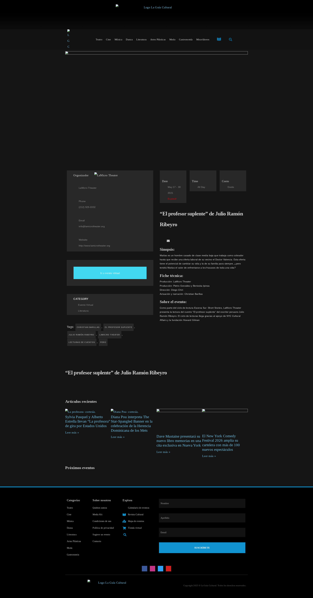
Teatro (99, 39)
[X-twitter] (160, 568)
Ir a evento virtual (110, 273)
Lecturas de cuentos (82, 342)
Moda (172, 39)
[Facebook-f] (144, 568)
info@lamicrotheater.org (92, 226)
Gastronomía (186, 39)
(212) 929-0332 (87, 207)
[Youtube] (168, 568)
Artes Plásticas (158, 39)
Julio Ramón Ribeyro (81, 335)
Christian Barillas (88, 327)
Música (118, 39)
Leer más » (72, 432)
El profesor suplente (118, 327)
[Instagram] (152, 568)
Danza (129, 39)
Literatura (141, 39)
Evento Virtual (85, 305)
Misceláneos (202, 39)
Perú (103, 342)
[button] (161, 241)
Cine (108, 39)
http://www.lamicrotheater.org (94, 245)
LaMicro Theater (109, 335)
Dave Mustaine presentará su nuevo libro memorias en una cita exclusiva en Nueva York (178, 440)
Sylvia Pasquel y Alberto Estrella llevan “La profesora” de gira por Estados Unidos (87, 421)
